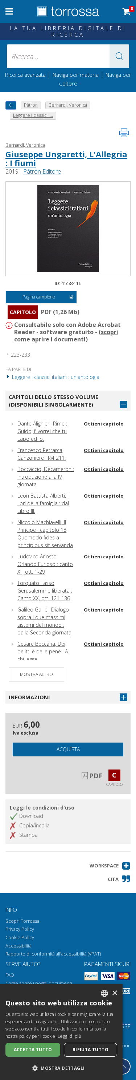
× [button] (114, 993)
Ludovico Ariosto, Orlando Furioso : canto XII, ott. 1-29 (45, 564)
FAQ (9, 975)
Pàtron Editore (42, 171)
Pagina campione (38, 297)
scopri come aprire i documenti (66, 335)
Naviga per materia (76, 74)
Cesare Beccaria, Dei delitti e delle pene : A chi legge (42, 651)
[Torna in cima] (123, 1067)
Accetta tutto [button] (33, 1050)
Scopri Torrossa (22, 921)
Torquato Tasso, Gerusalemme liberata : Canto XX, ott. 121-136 (44, 590)
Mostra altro (36, 674)
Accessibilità (18, 946)
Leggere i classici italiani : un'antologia (55, 376)
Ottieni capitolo (104, 423)
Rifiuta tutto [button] (90, 1050)
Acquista (68, 749)
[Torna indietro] (10, 105)
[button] (119, 56)
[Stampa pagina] (124, 133)
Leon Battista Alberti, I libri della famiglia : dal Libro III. (43, 503)
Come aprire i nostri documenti (38, 983)
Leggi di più (69, 1036)
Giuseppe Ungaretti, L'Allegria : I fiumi (66, 158)
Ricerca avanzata (25, 74)
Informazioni (29, 697)
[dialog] (61, 1032)
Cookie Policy (19, 937)
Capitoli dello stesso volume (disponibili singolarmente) (53, 400)
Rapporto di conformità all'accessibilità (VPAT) (53, 954)
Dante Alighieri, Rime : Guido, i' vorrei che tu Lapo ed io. (42, 431)
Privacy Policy (19, 929)
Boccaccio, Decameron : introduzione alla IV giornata (45, 477)
